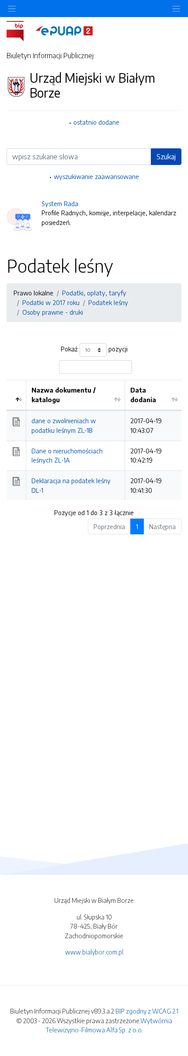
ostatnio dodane (96, 122)
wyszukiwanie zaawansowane (96, 176)
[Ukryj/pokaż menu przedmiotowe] (12, 9)
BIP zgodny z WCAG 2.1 (146, 1011)
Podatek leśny (108, 302)
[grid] (94, 440)
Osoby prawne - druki (52, 312)
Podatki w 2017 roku (51, 302)
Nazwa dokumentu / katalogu (63, 394)
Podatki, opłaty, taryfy (94, 293)
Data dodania (143, 394)
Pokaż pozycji (94, 349)
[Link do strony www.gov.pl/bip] (20, 30)
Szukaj (166, 156)
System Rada (60, 203)
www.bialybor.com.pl (94, 952)
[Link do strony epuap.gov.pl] (64, 30)
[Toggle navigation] (176, 9)
